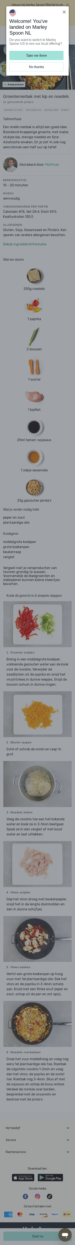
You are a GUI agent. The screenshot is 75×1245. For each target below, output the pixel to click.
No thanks (36, 67)
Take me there (36, 55)
